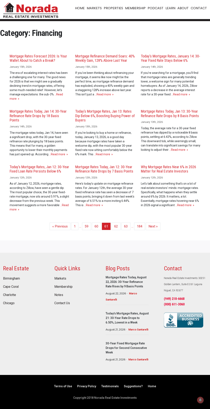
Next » (153, 226)
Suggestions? (133, 386)
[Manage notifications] (200, 400)
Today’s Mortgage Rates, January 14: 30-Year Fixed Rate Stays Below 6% (170, 58)
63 (126, 226)
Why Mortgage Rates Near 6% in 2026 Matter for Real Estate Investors (168, 169)
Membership (63, 286)
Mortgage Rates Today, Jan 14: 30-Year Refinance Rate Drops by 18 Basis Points (38, 115)
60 (96, 226)
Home (152, 386)
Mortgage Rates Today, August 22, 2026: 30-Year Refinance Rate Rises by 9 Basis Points (126, 282)
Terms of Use (63, 386)
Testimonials (110, 386)
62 (116, 226)
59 (86, 226)
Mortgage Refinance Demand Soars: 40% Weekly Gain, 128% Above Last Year (105, 58)
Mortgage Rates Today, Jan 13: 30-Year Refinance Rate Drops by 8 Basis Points (170, 113)
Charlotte (9, 295)
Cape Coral (11, 286)
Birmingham (11, 278)
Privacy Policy (86, 386)
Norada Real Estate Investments (30, 9)
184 (139, 226)
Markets (60, 278)
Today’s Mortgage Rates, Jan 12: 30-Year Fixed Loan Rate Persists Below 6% (39, 169)
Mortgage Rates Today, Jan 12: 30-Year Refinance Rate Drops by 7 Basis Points (104, 169)
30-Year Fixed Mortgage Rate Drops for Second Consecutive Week (126, 348)
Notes (58, 295)
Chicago (9, 303)
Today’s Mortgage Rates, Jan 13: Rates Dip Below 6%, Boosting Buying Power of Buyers (105, 115)
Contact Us (62, 303)
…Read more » (104, 94)
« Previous (60, 226)
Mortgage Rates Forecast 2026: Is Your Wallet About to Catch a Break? (38, 58)
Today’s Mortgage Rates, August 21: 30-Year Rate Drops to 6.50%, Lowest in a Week (127, 318)
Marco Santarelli (138, 329)
